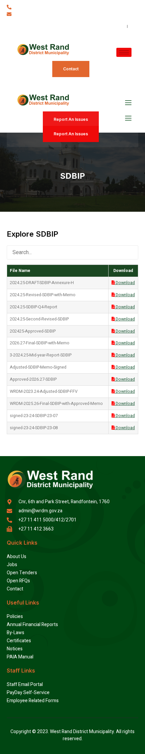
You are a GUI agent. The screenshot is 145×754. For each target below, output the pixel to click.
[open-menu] (128, 103)
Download (125, 283)
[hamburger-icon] (124, 52)
